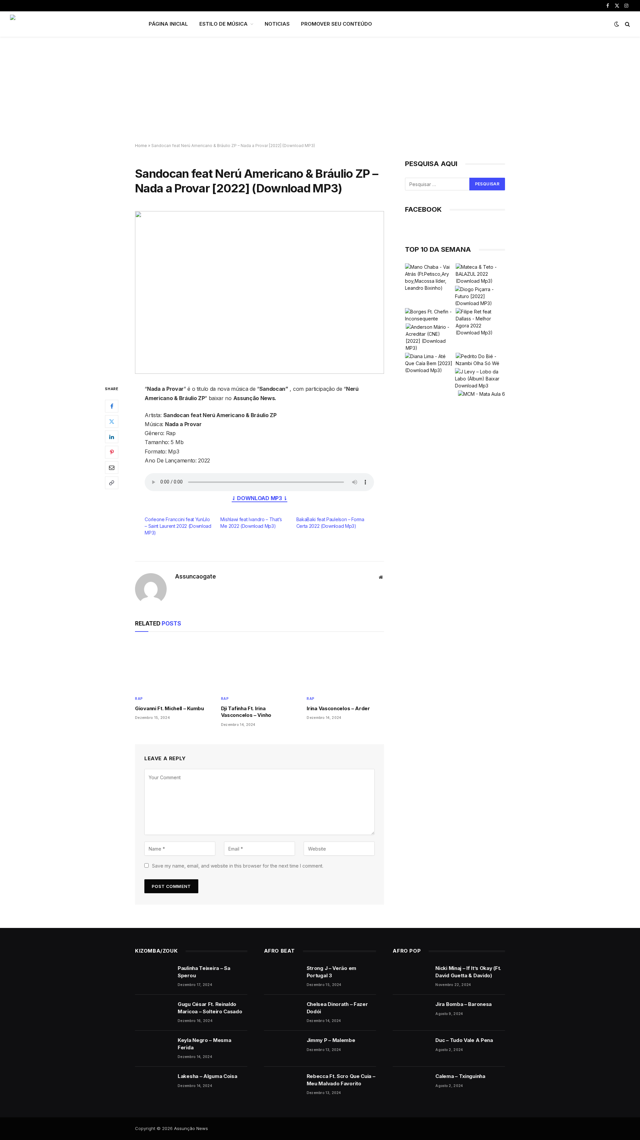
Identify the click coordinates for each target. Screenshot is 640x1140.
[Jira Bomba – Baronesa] (411, 1012)
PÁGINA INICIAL (168, 24)
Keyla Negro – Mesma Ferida (204, 1043)
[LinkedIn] (111, 437)
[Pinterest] (111, 452)
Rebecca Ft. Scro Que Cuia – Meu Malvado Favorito (341, 1079)
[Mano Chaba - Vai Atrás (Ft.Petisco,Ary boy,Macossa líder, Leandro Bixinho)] (429, 277)
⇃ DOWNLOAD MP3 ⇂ (259, 498)
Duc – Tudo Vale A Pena (464, 1040)
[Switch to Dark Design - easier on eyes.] (617, 24)
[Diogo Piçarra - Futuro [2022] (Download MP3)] (479, 296)
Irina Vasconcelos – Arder (338, 708)
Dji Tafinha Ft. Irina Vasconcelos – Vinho (246, 711)
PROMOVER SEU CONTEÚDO (336, 24)
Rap (139, 699)
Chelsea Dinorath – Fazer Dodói (337, 1007)
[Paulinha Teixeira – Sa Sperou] (153, 976)
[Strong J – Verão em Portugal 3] (282, 976)
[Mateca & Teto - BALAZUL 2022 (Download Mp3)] (480, 273)
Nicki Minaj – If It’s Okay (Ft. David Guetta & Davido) (468, 971)
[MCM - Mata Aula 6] (481, 393)
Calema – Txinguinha (460, 1076)
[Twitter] (111, 421)
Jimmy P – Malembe (331, 1040)
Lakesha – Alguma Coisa (207, 1076)
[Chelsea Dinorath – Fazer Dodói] (282, 1012)
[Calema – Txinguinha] (411, 1084)
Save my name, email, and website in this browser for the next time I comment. (237, 866)
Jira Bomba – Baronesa (463, 1004)
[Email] (111, 467)
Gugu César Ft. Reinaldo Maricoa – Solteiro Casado (210, 1007)
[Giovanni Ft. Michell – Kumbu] (173, 665)
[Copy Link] (111, 483)
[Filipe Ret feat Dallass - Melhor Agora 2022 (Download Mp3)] (480, 322)
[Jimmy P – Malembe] (282, 1048)
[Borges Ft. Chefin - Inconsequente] (429, 315)
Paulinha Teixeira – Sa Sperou (204, 971)
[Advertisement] (320, 90)
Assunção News (191, 1128)
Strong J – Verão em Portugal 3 (331, 971)
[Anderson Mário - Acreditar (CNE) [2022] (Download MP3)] (430, 337)
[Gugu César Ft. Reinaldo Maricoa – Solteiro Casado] (153, 1012)
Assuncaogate (195, 576)
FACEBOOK (423, 209)
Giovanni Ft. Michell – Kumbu (169, 708)
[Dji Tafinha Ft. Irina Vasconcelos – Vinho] (259, 665)
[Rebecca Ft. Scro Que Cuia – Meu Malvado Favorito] (282, 1084)
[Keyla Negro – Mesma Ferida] (153, 1048)
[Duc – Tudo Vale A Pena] (411, 1048)
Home (141, 145)
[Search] (627, 24)
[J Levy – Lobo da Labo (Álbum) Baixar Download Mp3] (479, 378)
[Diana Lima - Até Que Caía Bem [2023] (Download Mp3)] (429, 363)
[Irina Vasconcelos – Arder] (345, 665)
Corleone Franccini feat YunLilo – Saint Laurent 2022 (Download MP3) (178, 525)
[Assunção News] (70, 24)
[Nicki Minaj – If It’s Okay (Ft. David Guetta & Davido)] (411, 976)
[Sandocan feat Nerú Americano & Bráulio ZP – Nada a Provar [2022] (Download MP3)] (259, 292)
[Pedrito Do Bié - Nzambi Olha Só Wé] (480, 360)
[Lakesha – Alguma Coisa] (153, 1084)
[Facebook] (111, 406)
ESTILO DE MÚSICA (223, 24)
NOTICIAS (277, 24)
